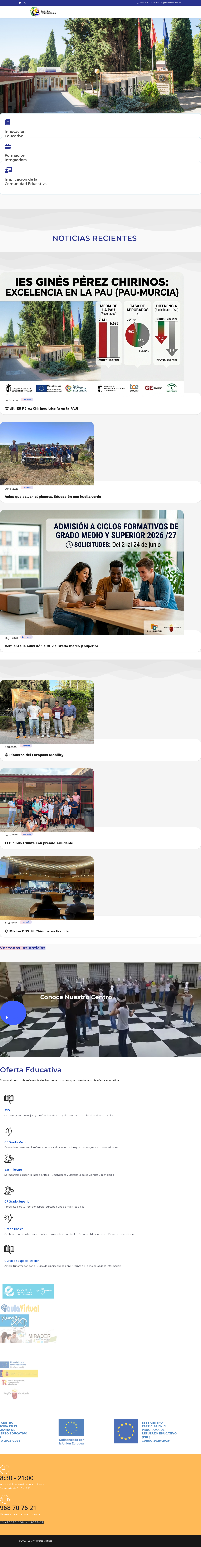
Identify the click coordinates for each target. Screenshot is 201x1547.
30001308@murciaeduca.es (167, 3)
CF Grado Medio (15, 1142)
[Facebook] (20, 2)
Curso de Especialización (22, 1261)
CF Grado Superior (17, 1201)
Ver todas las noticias (22, 948)
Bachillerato (13, 1170)
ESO (7, 1110)
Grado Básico (13, 1229)
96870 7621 (145, 3)
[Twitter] (25, 2)
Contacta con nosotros (22, 1522)
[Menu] (21, 12)
